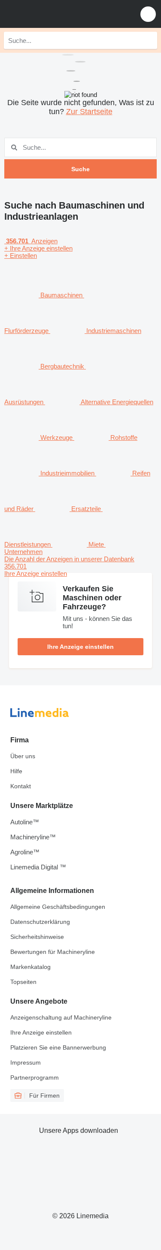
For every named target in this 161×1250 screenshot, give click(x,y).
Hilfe (16, 771)
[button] (148, 14)
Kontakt (20, 786)
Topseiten (23, 981)
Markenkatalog (30, 966)
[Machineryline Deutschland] (59, 14)
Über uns (22, 756)
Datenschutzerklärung (40, 921)
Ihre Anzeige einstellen (80, 646)
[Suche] (148, 40)
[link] (80, 566)
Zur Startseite (89, 111)
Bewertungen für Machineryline (52, 951)
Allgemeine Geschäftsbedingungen (57, 906)
